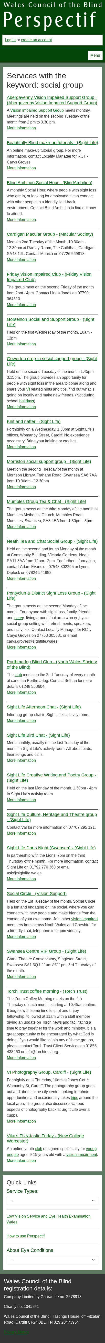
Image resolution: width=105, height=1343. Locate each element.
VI (28, 389)
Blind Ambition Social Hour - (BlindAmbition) (49, 182)
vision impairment (81, 1155)
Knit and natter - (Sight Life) (34, 421)
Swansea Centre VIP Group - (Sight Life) (46, 951)
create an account (36, 40)
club (18, 675)
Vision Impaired (23, 110)
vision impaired (84, 919)
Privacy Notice (16, 1332)
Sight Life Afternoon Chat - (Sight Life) (44, 707)
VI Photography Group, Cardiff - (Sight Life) (49, 1072)
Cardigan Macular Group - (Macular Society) (50, 234)
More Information (21, 128)
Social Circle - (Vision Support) (37, 893)
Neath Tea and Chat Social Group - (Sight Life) (52, 541)
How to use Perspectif (25, 1236)
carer (18, 618)
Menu (95, 55)
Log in (10, 40)
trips (74, 1098)
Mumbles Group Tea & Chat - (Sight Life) (46, 501)
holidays (26, 401)
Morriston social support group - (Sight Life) (49, 461)
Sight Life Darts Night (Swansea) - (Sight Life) (51, 847)
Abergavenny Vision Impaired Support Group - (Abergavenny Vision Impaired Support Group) (52, 100)
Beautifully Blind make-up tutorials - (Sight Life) (52, 142)
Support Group (51, 110)
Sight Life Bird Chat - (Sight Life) (38, 735)
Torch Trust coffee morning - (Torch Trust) (47, 991)
